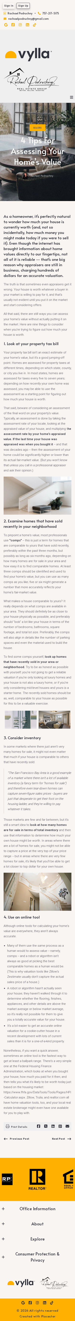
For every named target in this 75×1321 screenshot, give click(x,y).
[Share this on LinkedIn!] (53, 1126)
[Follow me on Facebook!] (13, 25)
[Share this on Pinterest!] (60, 1126)
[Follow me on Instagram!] (20, 25)
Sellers (37, 127)
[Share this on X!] (46, 1126)
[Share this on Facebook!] (38, 1126)
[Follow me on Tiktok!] (34, 25)
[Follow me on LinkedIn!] (27, 25)
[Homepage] (28, 55)
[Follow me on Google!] (6, 25)
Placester (48, 1316)
